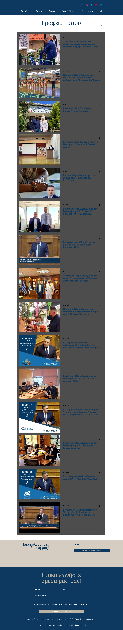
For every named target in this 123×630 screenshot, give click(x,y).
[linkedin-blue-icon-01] (101, 5)
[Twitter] (91, 5)
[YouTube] (96, 5)
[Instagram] (87, 5)
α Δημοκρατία (89, 619)
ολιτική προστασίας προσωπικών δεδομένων (60, 619)
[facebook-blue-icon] (82, 5)
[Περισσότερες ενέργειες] (100, 38)
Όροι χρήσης (33, 619)
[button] (51, 11)
